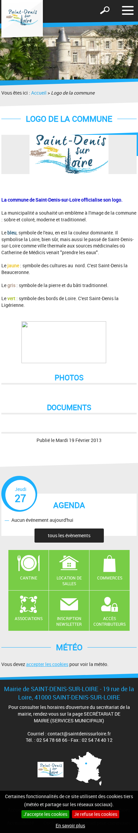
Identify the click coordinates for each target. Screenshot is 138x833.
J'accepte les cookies (45, 814)
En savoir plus (70, 825)
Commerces (109, 577)
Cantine (28, 577)
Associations (29, 618)
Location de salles (69, 580)
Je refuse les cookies (95, 814)
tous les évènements (69, 535)
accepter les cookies (47, 664)
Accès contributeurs (109, 621)
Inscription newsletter (69, 621)
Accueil (39, 93)
